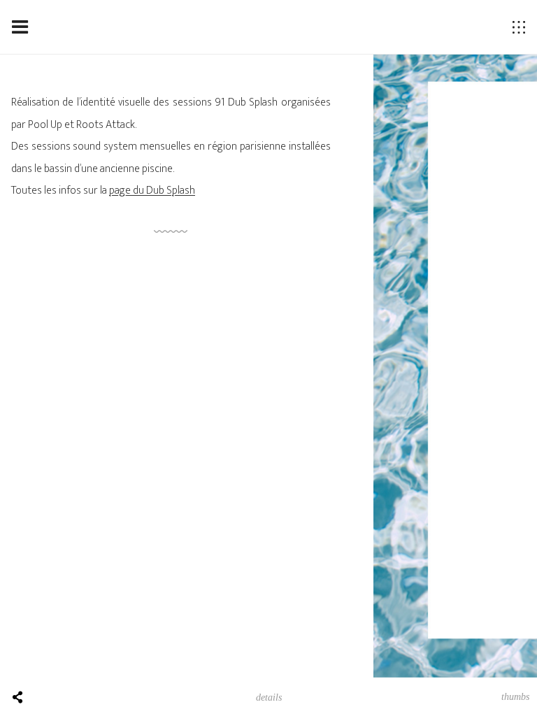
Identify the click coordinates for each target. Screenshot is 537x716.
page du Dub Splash (152, 190)
